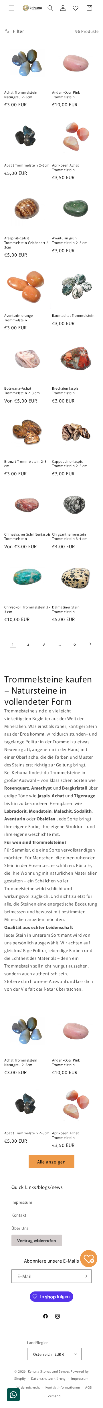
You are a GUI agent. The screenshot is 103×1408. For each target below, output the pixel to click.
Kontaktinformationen (62, 1387)
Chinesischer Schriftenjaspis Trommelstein (27, 536)
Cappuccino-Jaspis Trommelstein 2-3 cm (70, 463)
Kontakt (18, 1215)
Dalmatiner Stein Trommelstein (66, 609)
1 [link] (13, 644)
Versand (54, 1395)
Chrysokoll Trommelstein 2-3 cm (27, 609)
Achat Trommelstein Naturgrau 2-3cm (20, 94)
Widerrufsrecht (28, 1387)
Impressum (21, 1202)
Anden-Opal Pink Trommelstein (66, 94)
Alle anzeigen (51, 1162)
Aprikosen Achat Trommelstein (65, 167)
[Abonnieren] (85, 1276)
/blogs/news (49, 1186)
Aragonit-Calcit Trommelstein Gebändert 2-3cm (27, 242)
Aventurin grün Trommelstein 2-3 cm (70, 240)
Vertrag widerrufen (36, 1240)
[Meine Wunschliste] (75, 8)
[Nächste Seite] (90, 644)
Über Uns (20, 1228)
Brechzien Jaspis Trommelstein (65, 390)
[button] (11, 8)
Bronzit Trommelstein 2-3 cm (25, 463)
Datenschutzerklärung (48, 1378)
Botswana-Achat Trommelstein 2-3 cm (22, 390)
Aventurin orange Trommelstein (18, 317)
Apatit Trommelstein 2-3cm (27, 165)
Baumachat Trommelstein (73, 315)
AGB (88, 1387)
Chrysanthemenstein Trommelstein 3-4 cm (70, 536)
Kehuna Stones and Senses (49, 1371)
